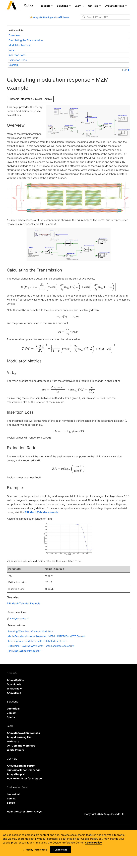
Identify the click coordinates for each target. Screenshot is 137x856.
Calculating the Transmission (26, 40)
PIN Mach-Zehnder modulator (24, 650)
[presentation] (11, 51)
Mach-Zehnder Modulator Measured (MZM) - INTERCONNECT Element (46, 636)
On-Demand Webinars (21, 745)
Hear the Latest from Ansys (24, 811)
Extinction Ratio (18, 60)
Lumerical (13, 708)
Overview (14, 35)
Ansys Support (16, 774)
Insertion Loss (17, 55)
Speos (11, 717)
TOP (125, 69)
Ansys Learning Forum (21, 765)
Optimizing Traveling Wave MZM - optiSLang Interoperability (41, 645)
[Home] (20, 8)
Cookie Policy (93, 842)
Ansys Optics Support (44, 17)
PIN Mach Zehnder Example (23, 603)
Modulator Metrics (19, 45)
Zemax (11, 713)
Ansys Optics (15, 680)
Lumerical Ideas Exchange (24, 770)
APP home (63, 17)
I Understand (60, 849)
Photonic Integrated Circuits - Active (30, 98)
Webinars (13, 741)
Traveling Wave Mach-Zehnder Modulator (30, 631)
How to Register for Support (24, 778)
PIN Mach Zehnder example (41, 512)
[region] (68, 843)
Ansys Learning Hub (19, 737)
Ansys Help (14, 692)
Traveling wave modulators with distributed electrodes (37, 641)
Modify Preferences (36, 849)
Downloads (14, 684)
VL (11, 50)
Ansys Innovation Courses (23, 733)
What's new (14, 688)
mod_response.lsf (19, 618)
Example (14, 64)
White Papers (15, 750)
